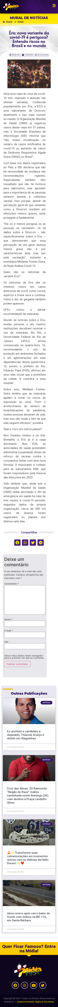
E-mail (8, 630)
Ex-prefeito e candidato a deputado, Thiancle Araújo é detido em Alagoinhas (25, 735)
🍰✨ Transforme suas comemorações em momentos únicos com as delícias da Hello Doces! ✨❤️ (27, 858)
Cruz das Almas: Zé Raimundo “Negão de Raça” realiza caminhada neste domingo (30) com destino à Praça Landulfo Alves (27, 795)
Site (6, 642)
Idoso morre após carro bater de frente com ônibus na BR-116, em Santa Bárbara (28, 917)
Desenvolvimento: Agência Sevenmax (35, 1001)
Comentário (11, 584)
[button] (17, 542)
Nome (8, 619)
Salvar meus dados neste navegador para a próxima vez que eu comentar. (24, 656)
